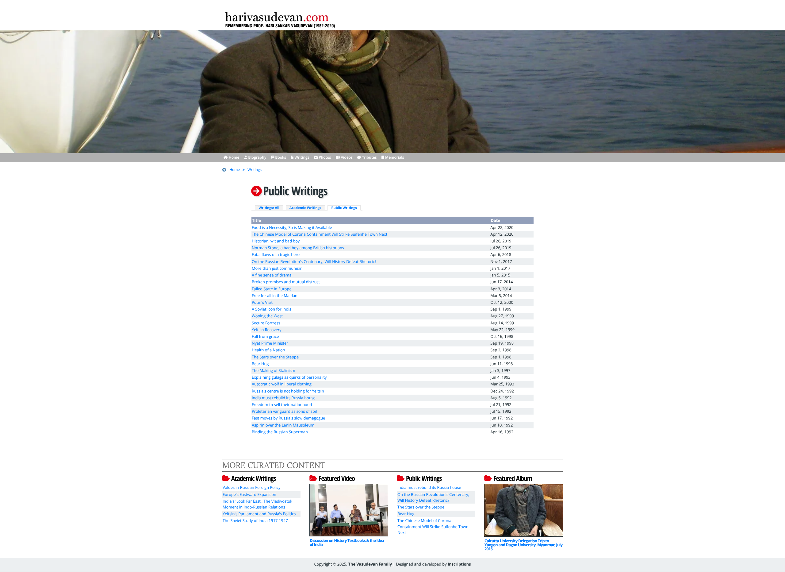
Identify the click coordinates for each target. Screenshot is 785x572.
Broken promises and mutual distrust (286, 281)
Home (234, 169)
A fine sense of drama (272, 275)
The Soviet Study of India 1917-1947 (255, 520)
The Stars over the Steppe (275, 357)
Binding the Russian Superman (280, 432)
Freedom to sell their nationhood (282, 404)
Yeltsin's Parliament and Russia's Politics (259, 513)
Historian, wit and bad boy (276, 241)
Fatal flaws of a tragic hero (276, 254)
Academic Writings (305, 208)
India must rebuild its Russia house (284, 397)
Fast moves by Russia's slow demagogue (288, 418)
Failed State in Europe (272, 289)
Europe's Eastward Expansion (249, 494)
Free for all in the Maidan (274, 295)
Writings (254, 169)
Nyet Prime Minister (270, 343)
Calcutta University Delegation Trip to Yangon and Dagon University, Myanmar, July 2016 (523, 544)
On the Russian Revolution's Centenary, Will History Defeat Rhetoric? (314, 261)
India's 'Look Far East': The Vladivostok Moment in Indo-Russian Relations (257, 504)
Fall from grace (265, 336)
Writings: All (268, 208)
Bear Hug (260, 363)
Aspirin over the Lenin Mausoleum (283, 425)
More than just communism (277, 268)
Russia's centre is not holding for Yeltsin (288, 391)
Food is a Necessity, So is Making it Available (292, 227)
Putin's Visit (262, 302)
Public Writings (344, 208)
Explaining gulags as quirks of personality (289, 377)
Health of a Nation (268, 350)
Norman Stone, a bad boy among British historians (298, 247)
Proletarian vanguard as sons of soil (284, 411)
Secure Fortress (266, 323)
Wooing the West (267, 316)
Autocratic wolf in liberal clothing (282, 384)
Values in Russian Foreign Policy (252, 487)
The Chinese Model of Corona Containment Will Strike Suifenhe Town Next (319, 234)
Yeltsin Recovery (266, 329)
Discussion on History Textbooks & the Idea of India (347, 542)
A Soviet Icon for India (272, 309)
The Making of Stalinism (273, 370)
